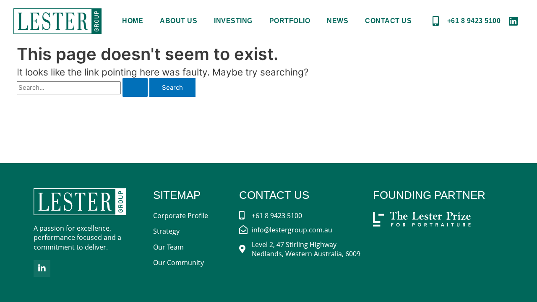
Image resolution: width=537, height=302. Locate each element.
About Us (178, 20)
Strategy (166, 231)
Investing (233, 20)
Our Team (168, 247)
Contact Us (388, 20)
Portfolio (289, 20)
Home (132, 20)
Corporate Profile (180, 215)
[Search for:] (83, 87)
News (337, 20)
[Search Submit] (135, 87)
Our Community (178, 262)
